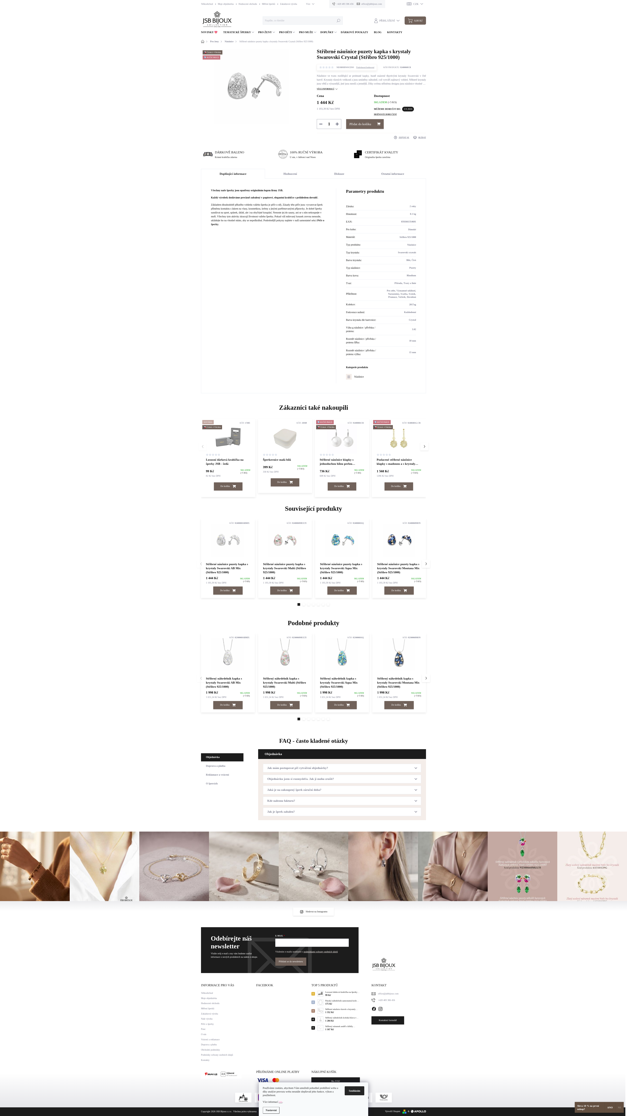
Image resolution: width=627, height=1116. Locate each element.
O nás (203, 1034)
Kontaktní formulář (388, 1020)
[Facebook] (373, 1008)
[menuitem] (210, 32)
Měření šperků (268, 4)
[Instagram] (380, 1008)
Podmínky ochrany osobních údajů (217, 1055)
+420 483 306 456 (386, 1000)
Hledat (338, 20)
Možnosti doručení (385, 114)
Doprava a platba (209, 1044)
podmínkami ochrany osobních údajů (321, 952)
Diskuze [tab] (339, 173)
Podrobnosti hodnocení (365, 67)
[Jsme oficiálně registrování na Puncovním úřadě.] (243, 1097)
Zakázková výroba (288, 4)
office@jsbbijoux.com (388, 993)
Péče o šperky (207, 1024)
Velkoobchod (207, 4)
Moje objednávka (226, 4)
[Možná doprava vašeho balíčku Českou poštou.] (384, 1097)
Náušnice (359, 376)
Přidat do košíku (360, 124)
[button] (424, 446)
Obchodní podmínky (210, 1050)
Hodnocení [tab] (290, 173)
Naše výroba (206, 1019)
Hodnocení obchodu (248, 4)
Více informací (325, 89)
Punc (203, 1029)
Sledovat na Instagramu (316, 911)
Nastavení (271, 1110)
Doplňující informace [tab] (233, 173)
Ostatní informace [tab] (392, 173)
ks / (335, 1081)
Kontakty (205, 1060)
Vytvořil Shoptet (392, 1111)
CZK (416, 4)
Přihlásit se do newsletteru (291, 961)
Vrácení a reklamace (210, 1039)
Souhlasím (354, 1090)
